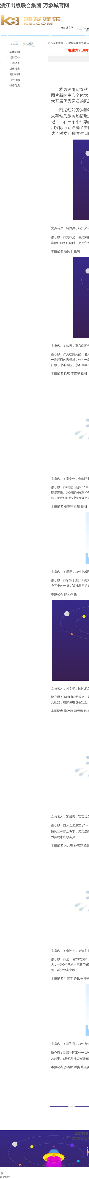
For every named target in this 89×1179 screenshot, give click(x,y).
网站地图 (5, 1177)
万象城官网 (66, 27)
